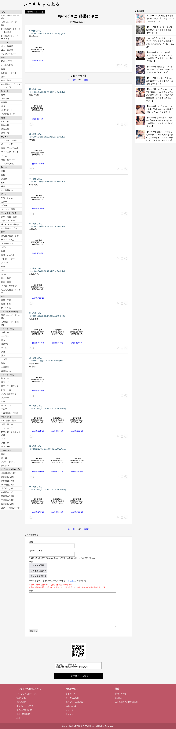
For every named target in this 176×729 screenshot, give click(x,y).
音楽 (3, 270)
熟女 (3, 355)
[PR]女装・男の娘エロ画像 (10, 433)
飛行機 (4, 179)
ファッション (7, 243)
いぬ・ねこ (6, 121)
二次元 (4, 409)
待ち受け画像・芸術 (10, 236)
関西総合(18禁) (7, 496)
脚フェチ (5, 378)
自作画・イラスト (9, 73)
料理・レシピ (7, 198)
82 (30, 223)
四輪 (3, 175)
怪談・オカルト (8, 255)
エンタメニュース (9, 54)
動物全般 (5, 125)
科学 (3, 251)
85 (30, 358)
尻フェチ (5, 382)
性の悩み (5, 465)
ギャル (4, 348)
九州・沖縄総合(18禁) (10, 508)
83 (30, 268)
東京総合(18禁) (7, 484)
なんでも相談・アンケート (10, 291)
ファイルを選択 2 (38, 571)
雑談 (3, 77)
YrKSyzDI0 (59, 361)
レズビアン (6, 405)
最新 (86, 80)
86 (30, 405)
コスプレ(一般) (7, 163)
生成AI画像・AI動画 (9, 413)
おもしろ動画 (7, 65)
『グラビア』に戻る (34, 11)
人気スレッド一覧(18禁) (10, 323)
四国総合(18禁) (7, 504)
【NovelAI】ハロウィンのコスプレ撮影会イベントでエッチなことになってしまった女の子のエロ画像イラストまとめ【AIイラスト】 (159, 95)
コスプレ (5, 344)
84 (30, 313)
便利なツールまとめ (74, 702)
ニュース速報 (7, 50)
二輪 (3, 171)
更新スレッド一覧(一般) (10, 16)
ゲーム (4, 156)
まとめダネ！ (71, 693)
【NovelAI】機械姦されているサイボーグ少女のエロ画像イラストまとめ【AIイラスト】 (159, 69)
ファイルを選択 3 (38, 576)
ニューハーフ (7, 428)
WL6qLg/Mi (60, 33)
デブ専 (4, 359)
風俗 (3, 454)
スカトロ (5, 443)
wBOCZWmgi (60, 408)
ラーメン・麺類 (8, 209)
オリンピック (7, 110)
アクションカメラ (9, 394)
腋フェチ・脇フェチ (10, 386)
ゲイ (3, 439)
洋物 (3, 363)
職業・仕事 (6, 304)
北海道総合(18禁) (8, 473)
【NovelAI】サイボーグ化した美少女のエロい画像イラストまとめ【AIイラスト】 (159, 81)
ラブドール (6, 446)
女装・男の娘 (7, 424)
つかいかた (21, 698)
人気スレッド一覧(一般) (10, 23)
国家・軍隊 (6, 282)
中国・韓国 (6, 80)
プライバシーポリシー (26, 706)
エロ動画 (5, 367)
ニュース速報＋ (8, 46)
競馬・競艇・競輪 (9, 217)
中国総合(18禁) (7, 500)
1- (69, 80)
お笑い (4, 247)
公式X (19, 718)
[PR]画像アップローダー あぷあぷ (10, 30)
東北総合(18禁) (7, 477)
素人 (3, 340)
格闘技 (4, 102)
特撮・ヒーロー (8, 160)
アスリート (6, 398)
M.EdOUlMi (60, 92)
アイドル (5, 263)
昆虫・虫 (5, 133)
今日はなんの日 (72, 698)
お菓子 (4, 201)
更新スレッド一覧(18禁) (10, 316)
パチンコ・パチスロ (10, 220)
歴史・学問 (6, 278)
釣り (3, 106)
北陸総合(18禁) (7, 488)
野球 (3, 95)
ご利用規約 (21, 702)
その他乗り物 (7, 190)
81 (30, 179)
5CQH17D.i (60, 316)
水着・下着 (6, 390)
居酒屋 (4, 205)
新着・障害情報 (23, 714)
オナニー (5, 458)
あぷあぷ (71, 581)
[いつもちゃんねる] (41, 7)
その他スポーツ (8, 114)
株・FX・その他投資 (10, 224)
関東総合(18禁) (7, 481)
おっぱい (5, 336)
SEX (3, 401)
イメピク (69, 710)
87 (30, 446)
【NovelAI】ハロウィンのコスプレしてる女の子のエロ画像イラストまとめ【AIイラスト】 (159, 109)
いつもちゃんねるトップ (27, 693)
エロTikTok (6, 371)
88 (30, 486)
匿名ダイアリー (8, 61)
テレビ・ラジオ (8, 259)
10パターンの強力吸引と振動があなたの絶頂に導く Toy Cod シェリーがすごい (160, 18)
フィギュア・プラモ (10, 152)
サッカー (5, 98)
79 (30, 89)
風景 (3, 69)
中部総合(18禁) (7, 492)
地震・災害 (6, 300)
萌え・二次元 (7, 144)
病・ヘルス (6, 308)
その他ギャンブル (9, 228)
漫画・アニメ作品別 (10, 148)
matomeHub (71, 706)
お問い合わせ (120, 693)
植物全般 (5, 129)
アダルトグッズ (8, 462)
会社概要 (119, 698)
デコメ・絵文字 (8, 239)
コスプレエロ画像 (9, 140)
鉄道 (3, 186)
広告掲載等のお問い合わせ (126, 702)
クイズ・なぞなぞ (9, 286)
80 (30, 134)
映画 (3, 267)
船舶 (3, 182)
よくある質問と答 (24, 710)
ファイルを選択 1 (38, 565)
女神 (3, 352)
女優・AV (5, 332)
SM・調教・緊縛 (8, 420)
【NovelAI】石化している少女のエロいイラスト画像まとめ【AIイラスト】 (159, 30)
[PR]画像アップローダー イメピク (10, 37)
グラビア (5, 274)
